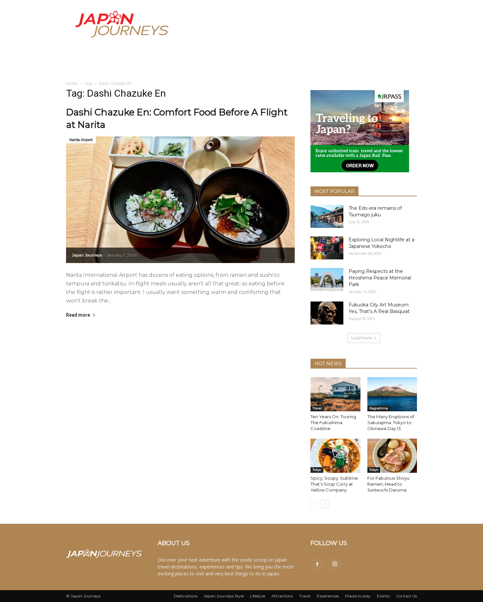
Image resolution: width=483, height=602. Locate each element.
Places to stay (358, 595)
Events (383, 595)
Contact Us (406, 595)
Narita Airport (81, 139)
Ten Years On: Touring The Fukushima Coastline (333, 422)
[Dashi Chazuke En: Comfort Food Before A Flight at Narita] (180, 199)
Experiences (328, 595)
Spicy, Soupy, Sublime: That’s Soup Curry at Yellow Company (334, 484)
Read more (78, 315)
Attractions (282, 595)
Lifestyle (257, 595)
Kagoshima (378, 408)
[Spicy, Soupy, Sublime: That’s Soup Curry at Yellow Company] (335, 456)
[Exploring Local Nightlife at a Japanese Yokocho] (326, 247)
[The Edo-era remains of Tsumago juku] (326, 216)
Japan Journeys (87, 255)
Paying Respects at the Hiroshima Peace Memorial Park (380, 277)
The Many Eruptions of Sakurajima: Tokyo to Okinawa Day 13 (390, 422)
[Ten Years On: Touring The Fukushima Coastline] (335, 394)
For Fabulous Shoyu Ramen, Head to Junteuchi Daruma (388, 484)
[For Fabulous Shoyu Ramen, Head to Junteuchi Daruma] (392, 456)
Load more (361, 338)
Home (72, 83)
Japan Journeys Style (224, 595)
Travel (317, 408)
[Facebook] (317, 564)
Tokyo (316, 470)
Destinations (185, 595)
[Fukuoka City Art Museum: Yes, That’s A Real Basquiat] (326, 313)
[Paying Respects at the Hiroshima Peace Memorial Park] (326, 279)
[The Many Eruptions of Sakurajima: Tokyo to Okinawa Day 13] (392, 394)
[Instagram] (334, 564)
